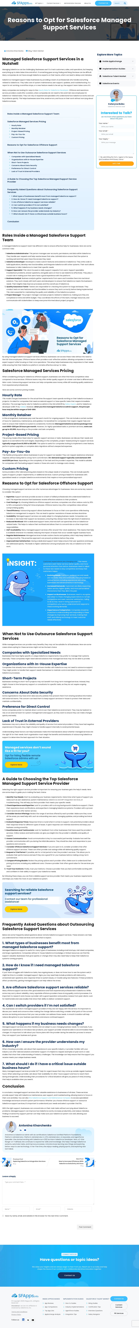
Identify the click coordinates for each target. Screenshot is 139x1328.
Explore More (16, 764)
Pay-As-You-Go (18, 134)
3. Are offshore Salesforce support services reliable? (33, 202)
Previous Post (29, 1160)
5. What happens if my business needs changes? (31, 208)
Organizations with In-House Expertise (27, 159)
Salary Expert (70, 404)
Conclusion (13, 221)
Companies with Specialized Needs (26, 156)
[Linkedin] (21, 1130)
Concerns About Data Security (24, 165)
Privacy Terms (118, 159)
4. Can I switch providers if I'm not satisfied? (29, 205)
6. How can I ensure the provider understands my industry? (36, 211)
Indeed (23, 407)
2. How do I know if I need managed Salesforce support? (34, 199)
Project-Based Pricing (20, 131)
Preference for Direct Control (23, 168)
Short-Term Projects (20, 162)
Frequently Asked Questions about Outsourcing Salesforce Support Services (42, 191)
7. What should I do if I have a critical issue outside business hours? (39, 214)
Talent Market (38, 51)
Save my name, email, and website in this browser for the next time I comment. (36, 1216)
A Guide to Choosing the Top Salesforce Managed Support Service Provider (42, 180)
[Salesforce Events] (100, 83)
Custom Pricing (17, 137)
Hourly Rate (16, 125)
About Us (87, 3)
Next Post (71, 1161)
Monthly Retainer (18, 128)
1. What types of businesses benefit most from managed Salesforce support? (43, 196)
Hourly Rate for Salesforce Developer (53, 90)
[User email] (25, 1130)
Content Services (53, 3)
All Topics (38, 3)
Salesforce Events (110, 83)
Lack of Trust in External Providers (25, 171)
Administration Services (72, 3)
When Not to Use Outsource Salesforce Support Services (36, 152)
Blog (30, 51)
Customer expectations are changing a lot (60, 561)
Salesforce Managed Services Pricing (26, 121)
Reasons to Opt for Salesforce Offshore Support (32, 144)
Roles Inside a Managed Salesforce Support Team (33, 113)
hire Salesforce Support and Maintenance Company (50, 1098)
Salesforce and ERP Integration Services (64, 800)
